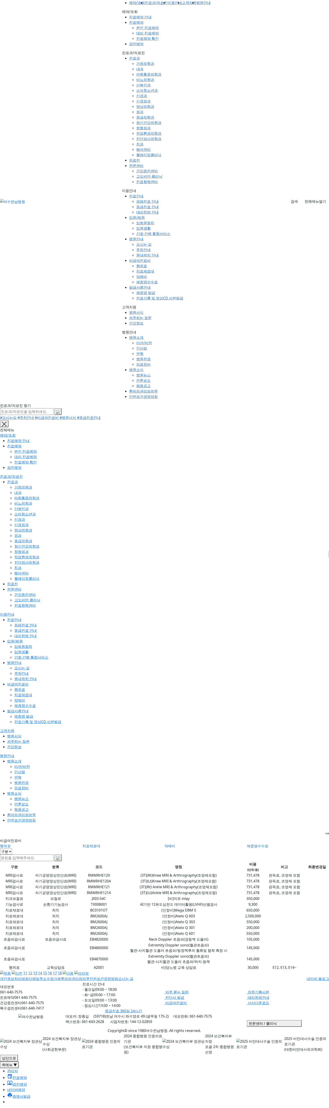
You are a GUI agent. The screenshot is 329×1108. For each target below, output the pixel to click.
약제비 (141, 276)
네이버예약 (16, 1089)
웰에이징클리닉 (148, 154)
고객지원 (7, 730)
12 (30, 973)
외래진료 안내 (147, 201)
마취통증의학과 (148, 74)
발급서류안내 (140, 287)
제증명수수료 (147, 282)
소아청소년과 (147, 90)
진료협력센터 (147, 181)
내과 (139, 68)
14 (40, 973)
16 (50, 973)
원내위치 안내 (147, 255)
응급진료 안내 (147, 206)
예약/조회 (8, 435)
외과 (139, 111)
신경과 (141, 95)
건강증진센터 (147, 171)
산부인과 (143, 85)
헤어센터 (143, 149)
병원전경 (143, 359)
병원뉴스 (143, 375)
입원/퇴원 (137, 217)
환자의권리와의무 (143, 391)
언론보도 (143, 380)
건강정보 (136, 323)
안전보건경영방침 (143, 396)
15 (45, 973)
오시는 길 (144, 244)
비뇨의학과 (145, 79)
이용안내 (7, 614)
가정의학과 (145, 63)
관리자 (12, 1070)
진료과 (134, 58)
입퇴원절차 (145, 222)
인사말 (141, 348)
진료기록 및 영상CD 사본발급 (159, 298)
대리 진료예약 (147, 33)
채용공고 (143, 385)
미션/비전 (144, 342)
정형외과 (143, 128)
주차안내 (143, 249)
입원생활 (143, 228)
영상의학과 (145, 106)
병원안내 (136, 239)
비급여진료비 (140, 260)
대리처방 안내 (147, 212)
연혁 (139, 353)
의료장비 (143, 364)
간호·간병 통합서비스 (153, 233)
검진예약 (136, 43)
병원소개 (136, 337)
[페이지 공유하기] (327, 833)
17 (55, 973)
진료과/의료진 (11, 476)
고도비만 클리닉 (149, 176)
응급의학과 (145, 117)
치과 (139, 144)
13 (35, 973)
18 (60, 973)
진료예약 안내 (140, 17)
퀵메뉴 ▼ (9, 1064)
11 (25, 973)
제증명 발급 (145, 292)
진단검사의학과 (148, 138)
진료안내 (136, 196)
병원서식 (136, 312)
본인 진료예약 (147, 27)
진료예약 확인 (147, 38)
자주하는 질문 (140, 317)
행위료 (141, 265)
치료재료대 (145, 271)
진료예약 (136, 22)
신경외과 (143, 101)
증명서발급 (18, 1096)
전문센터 (136, 165)
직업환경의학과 (148, 133)
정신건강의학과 (148, 122)
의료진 (134, 160)
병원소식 (136, 369)
